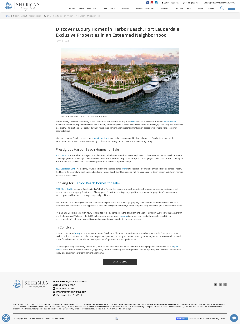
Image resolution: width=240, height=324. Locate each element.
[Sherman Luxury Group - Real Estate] (29, 6)
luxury (134, 121)
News (200, 8)
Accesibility (59, 319)
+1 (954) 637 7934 (65, 288)
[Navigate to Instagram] (156, 2)
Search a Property (222, 8)
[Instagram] (225, 284)
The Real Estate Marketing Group (212, 319)
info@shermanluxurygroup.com (71, 291)
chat (234, 318)
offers (124, 168)
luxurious (124, 216)
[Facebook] (215, 284)
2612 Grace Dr (62, 155)
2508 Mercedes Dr (64, 189)
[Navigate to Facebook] (147, 2)
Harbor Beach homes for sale (96, 183)
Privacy (32, 319)
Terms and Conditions (44, 319)
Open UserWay (6, 318)
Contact (211, 8)
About (190, 8)
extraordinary (170, 121)
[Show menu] (231, 8)
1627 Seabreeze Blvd (65, 168)
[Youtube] (220, 284)
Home (72, 8)
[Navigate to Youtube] (152, 2)
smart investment (102, 138)
